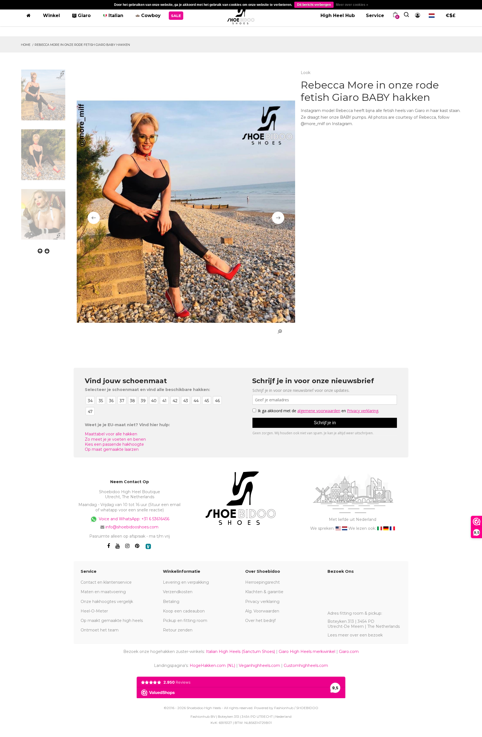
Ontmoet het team (100, 630)
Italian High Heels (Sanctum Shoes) (240, 651)
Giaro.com (349, 651)
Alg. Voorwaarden (262, 611)
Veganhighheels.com (259, 665)
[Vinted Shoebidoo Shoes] (148, 546)
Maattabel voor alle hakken (111, 434)
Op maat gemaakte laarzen (112, 449)
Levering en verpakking (186, 582)
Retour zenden (177, 630)
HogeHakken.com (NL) (212, 665)
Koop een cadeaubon (184, 611)
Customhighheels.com (306, 665)
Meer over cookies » (352, 5)
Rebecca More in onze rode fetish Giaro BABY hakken (82, 45)
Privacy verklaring (262, 601)
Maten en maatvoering (103, 591)
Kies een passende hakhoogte (114, 444)
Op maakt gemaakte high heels (112, 620)
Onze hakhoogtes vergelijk (107, 601)
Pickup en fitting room (185, 620)
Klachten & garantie (264, 591)
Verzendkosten (177, 591)
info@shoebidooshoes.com (131, 527)
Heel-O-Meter (94, 611)
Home (25, 45)
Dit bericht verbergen (314, 5)
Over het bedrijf (260, 620)
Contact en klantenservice (106, 582)
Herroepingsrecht (262, 582)
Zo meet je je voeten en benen (115, 439)
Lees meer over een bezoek (355, 635)
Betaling (171, 601)
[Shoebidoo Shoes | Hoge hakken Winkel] (241, 14)
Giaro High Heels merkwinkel (307, 651)
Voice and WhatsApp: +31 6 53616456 (133, 518)
